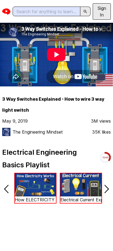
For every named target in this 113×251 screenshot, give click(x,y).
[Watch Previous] (6, 189)
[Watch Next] (107, 189)
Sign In (102, 11)
